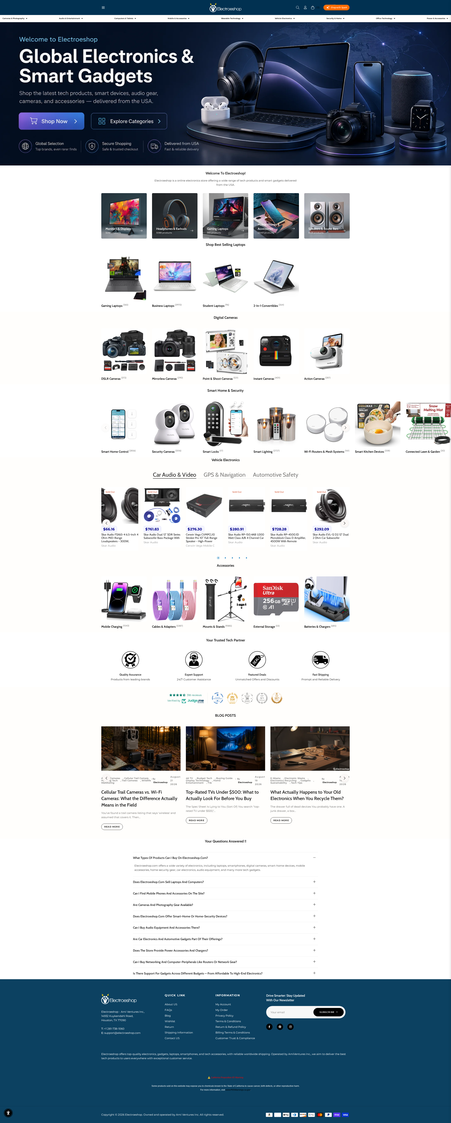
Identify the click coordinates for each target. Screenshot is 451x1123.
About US (171, 1004)
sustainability (278, 782)
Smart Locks (213, 451)
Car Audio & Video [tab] (174, 474)
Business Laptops (167, 305)
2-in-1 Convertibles (269, 305)
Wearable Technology (230, 18)
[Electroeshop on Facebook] (269, 1027)
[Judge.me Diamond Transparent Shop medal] (217, 698)
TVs (210, 782)
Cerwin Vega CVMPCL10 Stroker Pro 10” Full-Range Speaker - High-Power (201, 538)
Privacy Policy (224, 1015)
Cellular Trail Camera (136, 778)
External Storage (267, 626)
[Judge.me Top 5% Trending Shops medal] (262, 698)
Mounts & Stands (217, 626)
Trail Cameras (130, 780)
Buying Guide (224, 778)
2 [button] (225, 557)
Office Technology (384, 18)
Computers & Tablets (123, 18)
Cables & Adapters (167, 626)
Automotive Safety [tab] (275, 474)
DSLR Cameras (113, 378)
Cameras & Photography (13, 18)
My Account (223, 1004)
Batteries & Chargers (320, 626)
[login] (305, 7)
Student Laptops (216, 305)
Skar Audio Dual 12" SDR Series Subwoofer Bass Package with (162, 536)
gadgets (306, 780)
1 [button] (218, 557)
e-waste (275, 778)
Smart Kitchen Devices (372, 451)
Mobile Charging (115, 626)
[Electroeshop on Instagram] (290, 1027)
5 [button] (246, 557)
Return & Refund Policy (230, 1027)
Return (169, 1027)
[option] (120, 521)
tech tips (296, 782)
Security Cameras (166, 451)
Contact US (172, 1038)
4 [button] (239, 557)
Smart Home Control (118, 451)
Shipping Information (179, 1032)
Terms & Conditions (228, 1021)
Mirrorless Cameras (167, 378)
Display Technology (197, 780)
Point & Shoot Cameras (220, 378)
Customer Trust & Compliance (235, 1038)
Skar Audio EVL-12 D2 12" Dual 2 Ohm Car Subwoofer (331, 536)
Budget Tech (204, 778)
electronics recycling (283, 780)
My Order (221, 1010)
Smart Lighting (267, 451)
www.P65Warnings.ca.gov (238, 1090)
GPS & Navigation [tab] (225, 474)
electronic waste (295, 778)
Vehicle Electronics (283, 18)
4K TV (189, 778)
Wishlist (170, 1021)
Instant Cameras (267, 378)
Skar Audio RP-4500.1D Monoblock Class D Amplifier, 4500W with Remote (288, 538)
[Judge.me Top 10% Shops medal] (276, 698)
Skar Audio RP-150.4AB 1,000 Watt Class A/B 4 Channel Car (246, 536)
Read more (112, 826)
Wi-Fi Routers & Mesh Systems (326, 451)
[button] (298, 7)
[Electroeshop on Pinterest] (280, 1027)
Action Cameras (317, 378)
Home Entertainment (203, 781)
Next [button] (344, 523)
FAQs (168, 1010)
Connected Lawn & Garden (425, 451)
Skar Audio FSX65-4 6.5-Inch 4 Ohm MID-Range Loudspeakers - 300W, (119, 538)
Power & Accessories (436, 18)
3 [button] (232, 557)
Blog (168, 1015)
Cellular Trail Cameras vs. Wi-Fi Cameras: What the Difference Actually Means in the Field (139, 798)
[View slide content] (225, 90)
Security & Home (334, 18)
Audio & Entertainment (69, 18)
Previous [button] (106, 523)
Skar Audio (108, 545)
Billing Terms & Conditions (232, 1032)
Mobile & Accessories (177, 18)
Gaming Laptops (114, 305)
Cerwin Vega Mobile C (200, 545)
